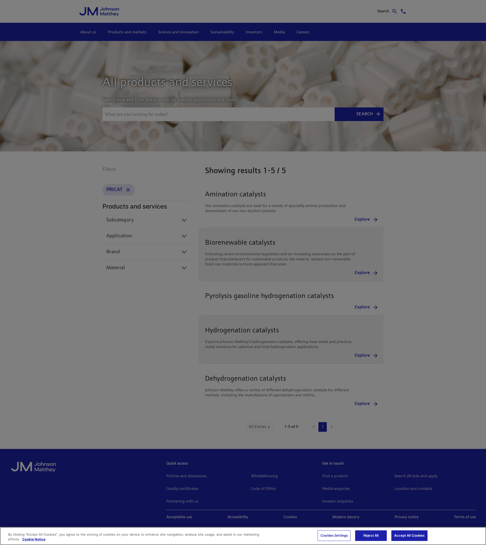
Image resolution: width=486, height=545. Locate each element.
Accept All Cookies (409, 535)
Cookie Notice (34, 539)
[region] (243, 536)
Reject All (370, 535)
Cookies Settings (334, 535)
